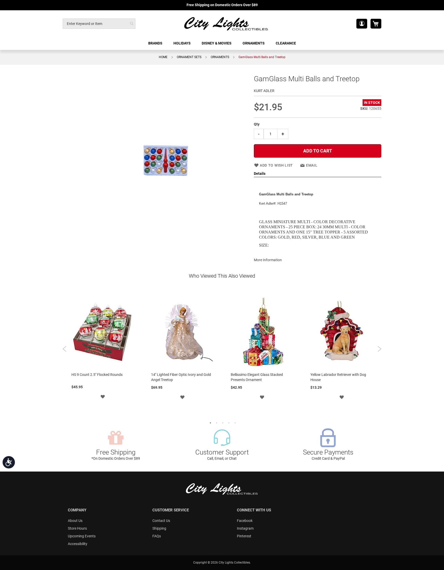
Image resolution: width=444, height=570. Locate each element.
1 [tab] (209, 422)
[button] (361, 24)
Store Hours (77, 528)
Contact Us (161, 521)
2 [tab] (216, 422)
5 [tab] (234, 422)
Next (379, 349)
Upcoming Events (82, 536)
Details (259, 173)
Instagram (245, 528)
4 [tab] (228, 422)
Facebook (245, 521)
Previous (65, 349)
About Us (75, 521)
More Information (268, 260)
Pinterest (244, 536)
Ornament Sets (189, 57)
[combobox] (99, 24)
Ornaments (220, 57)
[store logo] (226, 23)
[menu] (222, 43)
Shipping (159, 528)
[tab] (317, 173)
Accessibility (77, 544)
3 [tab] (222, 422)
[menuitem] (155, 43)
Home (163, 57)
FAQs (156, 536)
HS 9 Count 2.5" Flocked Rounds (97, 375)
